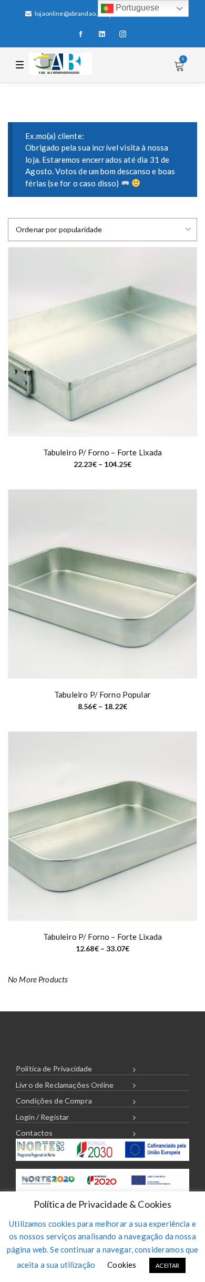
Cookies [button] (121, 1264)
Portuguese (137, 7)
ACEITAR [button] (167, 1265)
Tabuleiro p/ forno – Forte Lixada (102, 452)
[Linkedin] (102, 34)
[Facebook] (81, 34)
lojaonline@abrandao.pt (68, 13)
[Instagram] (123, 34)
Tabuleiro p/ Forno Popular (102, 694)
